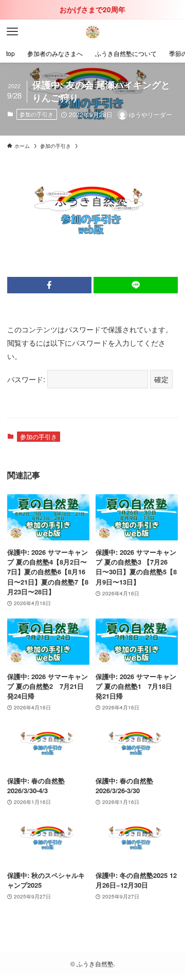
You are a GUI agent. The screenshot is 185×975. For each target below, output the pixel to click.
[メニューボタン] (12, 32)
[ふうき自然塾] (92, 32)
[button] (49, 285)
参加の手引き (36, 114)
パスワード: (27, 378)
